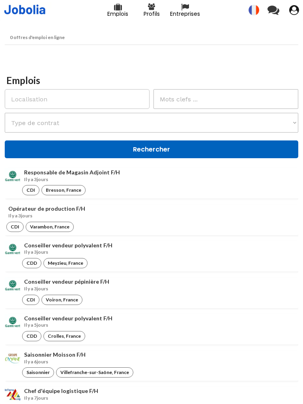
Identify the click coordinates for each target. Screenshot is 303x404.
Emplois (117, 14)
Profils (152, 14)
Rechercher (151, 149)
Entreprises (185, 14)
